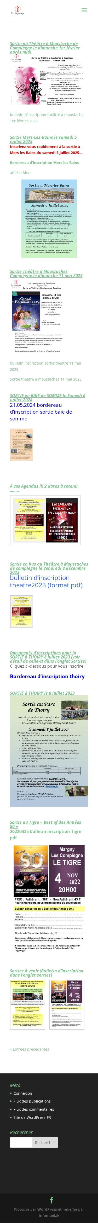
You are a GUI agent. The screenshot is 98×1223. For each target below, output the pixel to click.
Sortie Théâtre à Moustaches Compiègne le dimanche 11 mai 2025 (46, 273)
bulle (14, 363)
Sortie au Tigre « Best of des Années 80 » (45, 824)
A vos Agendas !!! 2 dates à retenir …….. (44, 488)
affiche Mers (21, 172)
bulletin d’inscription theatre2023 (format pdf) (46, 581)
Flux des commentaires (34, 1109)
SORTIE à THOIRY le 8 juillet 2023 (42, 693)
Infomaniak (49, 1215)
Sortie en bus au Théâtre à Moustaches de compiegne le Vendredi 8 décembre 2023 (49, 568)
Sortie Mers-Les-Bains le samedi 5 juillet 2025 (43, 139)
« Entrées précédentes (29, 1049)
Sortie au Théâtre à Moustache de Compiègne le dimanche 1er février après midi (45, 48)
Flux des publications (32, 1101)
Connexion (23, 1093)
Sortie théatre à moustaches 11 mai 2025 (46, 379)
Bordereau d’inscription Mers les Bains (45, 162)
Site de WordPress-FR (32, 1117)
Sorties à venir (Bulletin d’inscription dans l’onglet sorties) (46, 973)
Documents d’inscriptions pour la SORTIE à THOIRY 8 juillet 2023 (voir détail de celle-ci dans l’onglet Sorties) (48, 657)
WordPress (47, 1209)
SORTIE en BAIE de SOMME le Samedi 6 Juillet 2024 (47, 398)
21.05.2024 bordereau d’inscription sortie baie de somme (41, 412)
